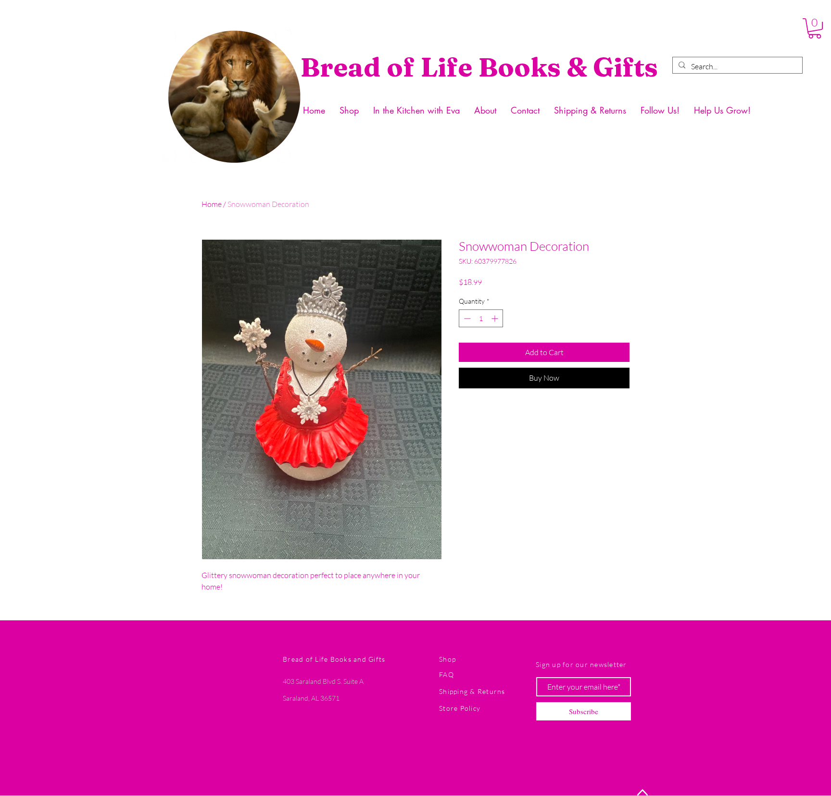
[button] (815, 28)
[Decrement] (466, 318)
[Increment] (496, 318)
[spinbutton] (481, 318)
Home (211, 204)
